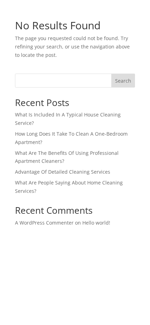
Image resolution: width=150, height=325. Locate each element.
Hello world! (96, 222)
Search (123, 80)
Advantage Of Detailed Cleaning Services (62, 171)
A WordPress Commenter (44, 222)
